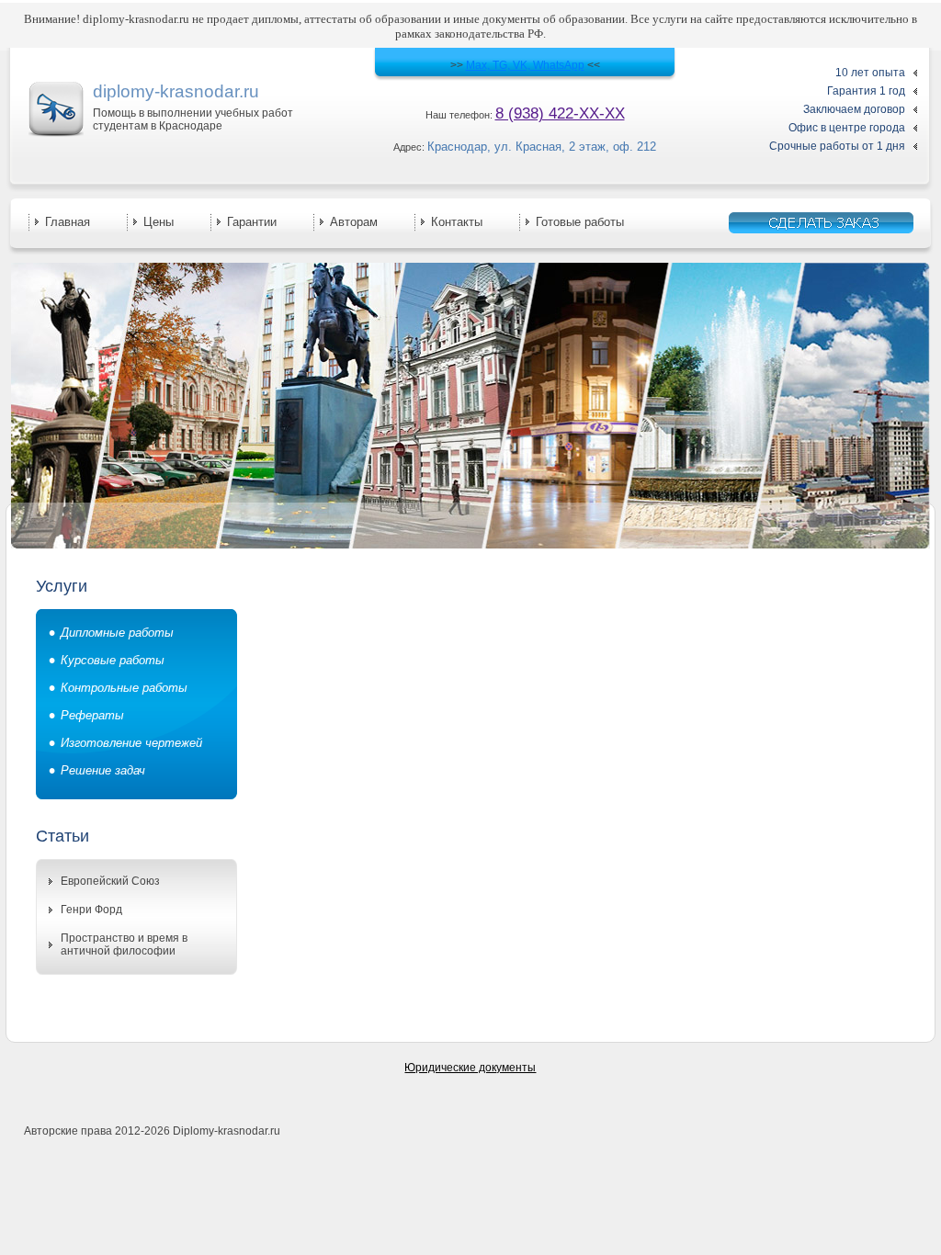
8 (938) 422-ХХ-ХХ (560, 113)
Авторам (354, 222)
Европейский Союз (110, 881)
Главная (67, 222)
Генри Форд (91, 909)
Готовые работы (580, 222)
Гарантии (252, 222)
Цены (158, 222)
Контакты (456, 222)
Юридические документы (470, 1067)
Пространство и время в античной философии (124, 944)
